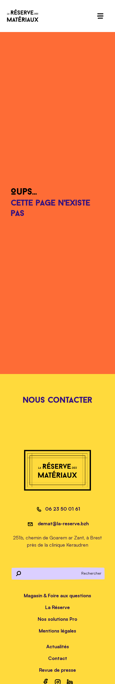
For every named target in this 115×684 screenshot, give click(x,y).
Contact (57, 658)
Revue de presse (57, 670)
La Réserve (57, 607)
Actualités (57, 646)
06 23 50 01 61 (62, 509)
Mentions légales (57, 631)
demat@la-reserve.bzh (62, 523)
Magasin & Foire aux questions (57, 595)
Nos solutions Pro (57, 619)
